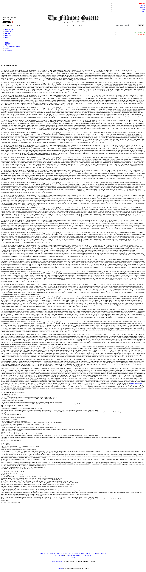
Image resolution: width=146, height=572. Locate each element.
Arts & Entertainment (12, 46)
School (7, 43)
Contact (143, 11)
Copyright (60, 568)
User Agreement (57, 561)
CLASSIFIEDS (139, 32)
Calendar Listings (91, 553)
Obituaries (8, 50)
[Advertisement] (40, 59)
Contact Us (44, 553)
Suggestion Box (78, 555)
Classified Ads (68, 553)
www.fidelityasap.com (136, 383)
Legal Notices (79, 553)
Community (9, 31)
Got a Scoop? (59, 555)
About (143, 9)
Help (73, 557)
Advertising (102, 553)
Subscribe (142, 7)
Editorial (8, 35)
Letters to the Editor (55, 553)
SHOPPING (140, 34)
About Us (88, 555)
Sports (7, 45)
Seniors (7, 48)
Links (7, 37)
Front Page (9, 29)
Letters (7, 33)
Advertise (142, 5)
